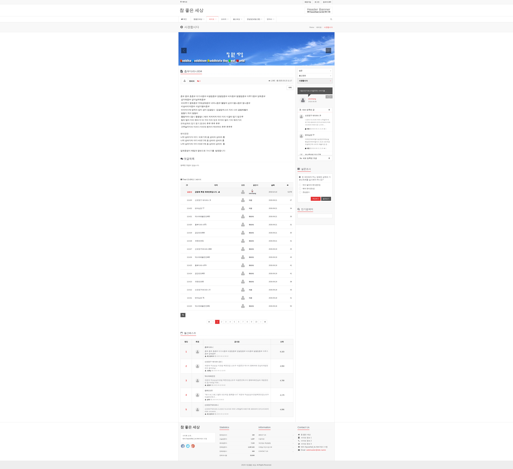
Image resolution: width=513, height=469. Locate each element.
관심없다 (306, 192)
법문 (300, 71)
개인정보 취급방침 (265, 443)
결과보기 (326, 199)
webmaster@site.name (316, 450)
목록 (290, 88)
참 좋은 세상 (191, 10)
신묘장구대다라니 (237, 409)
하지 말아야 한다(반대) (311, 185)
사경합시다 (303, 81)
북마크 (184, 2)
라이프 (211, 19)
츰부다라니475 (200, 225)
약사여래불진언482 (202, 257)
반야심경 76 (199, 298)
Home (311, 27)
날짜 (273, 185)
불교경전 (302, 76)
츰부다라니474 (200, 265)
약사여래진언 (236, 380)
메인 (185, 19)
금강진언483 (200, 273)
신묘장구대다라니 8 (202, 290)
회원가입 (308, 2)
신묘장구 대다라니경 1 (236, 366)
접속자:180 (327, 2)
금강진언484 (200, 233)
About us (262, 435)
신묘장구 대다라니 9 (203, 200)
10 (256, 322)
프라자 (223, 19)
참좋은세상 (198, 19)
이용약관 (261, 439)
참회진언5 (237, 395)
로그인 (317, 2)
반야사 (269, 19)
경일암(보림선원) (253, 19)
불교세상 (236, 19)
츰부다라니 (236, 351)
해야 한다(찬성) (309, 189)
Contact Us (263, 451)
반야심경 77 (199, 208)
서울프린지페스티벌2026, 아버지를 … (313, 91)
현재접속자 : (236, 435)
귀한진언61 (199, 241)
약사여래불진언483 (202, 216)
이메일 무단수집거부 (265, 447)
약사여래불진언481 (202, 306)
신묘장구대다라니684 (203, 249)
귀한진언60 (199, 282)
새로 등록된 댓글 (309, 158)
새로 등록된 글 (308, 110)
